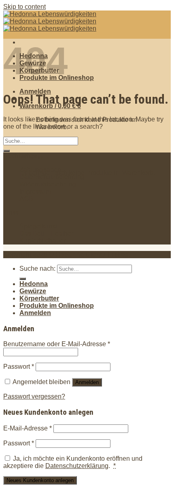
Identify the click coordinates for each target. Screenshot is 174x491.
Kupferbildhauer (42, 240)
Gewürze (32, 291)
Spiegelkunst (38, 226)
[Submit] (6, 151)
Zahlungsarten (40, 169)
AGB (26, 198)
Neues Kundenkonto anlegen (40, 480)
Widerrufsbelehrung (47, 184)
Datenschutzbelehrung (52, 176)
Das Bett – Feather (46, 233)
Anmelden (87, 382)
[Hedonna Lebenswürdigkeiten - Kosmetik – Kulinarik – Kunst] (49, 21)
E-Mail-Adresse (27, 428)
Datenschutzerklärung (76, 465)
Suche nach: (37, 268)
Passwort (18, 366)
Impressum (35, 191)
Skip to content (24, 6)
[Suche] (22, 279)
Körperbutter (39, 298)
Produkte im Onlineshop (56, 305)
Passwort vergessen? (34, 396)
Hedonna (33, 283)
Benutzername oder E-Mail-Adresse (56, 344)
